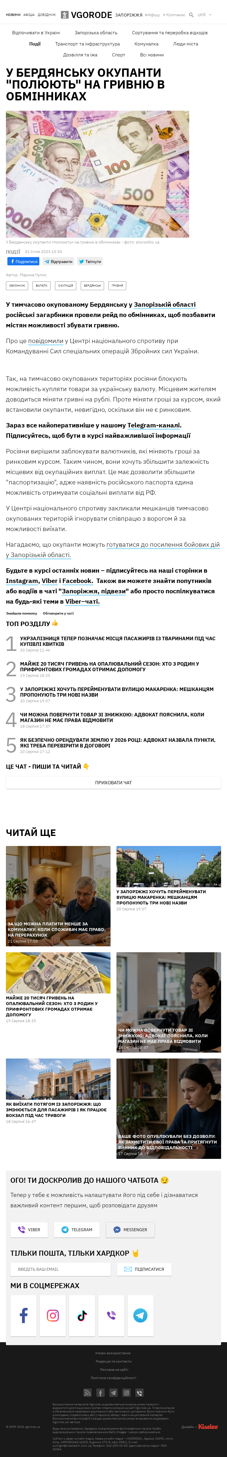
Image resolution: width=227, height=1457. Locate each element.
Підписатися (149, 1269)
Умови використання (112, 1353)
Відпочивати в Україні (36, 32)
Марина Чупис (33, 274)
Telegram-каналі (153, 425)
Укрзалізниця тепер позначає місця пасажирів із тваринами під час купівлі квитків (117, 641)
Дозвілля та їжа (80, 55)
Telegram (82, 1229)
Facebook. (77, 580)
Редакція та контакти (114, 1361)
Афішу (154, 15)
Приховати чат (113, 782)
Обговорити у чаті (58, 613)
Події (34, 44)
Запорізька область (96, 32)
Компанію (175, 15)
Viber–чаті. (82, 601)
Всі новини (152, 55)
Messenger (135, 1229)
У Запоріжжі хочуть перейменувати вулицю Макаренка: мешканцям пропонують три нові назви (117, 692)
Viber (50, 580)
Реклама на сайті (114, 1369)
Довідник (47, 15)
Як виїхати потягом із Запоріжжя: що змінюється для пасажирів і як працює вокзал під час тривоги (56, 1109)
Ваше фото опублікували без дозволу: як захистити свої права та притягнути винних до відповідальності (167, 1141)
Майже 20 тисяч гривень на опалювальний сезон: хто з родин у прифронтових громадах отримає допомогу (109, 667)
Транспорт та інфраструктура (87, 44)
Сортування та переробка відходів (170, 32)
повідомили (46, 340)
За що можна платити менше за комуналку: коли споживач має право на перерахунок (56, 929)
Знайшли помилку (21, 613)
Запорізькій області (165, 304)
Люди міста (185, 44)
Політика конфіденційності (113, 1378)
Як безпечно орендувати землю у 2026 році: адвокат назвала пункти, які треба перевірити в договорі (117, 743)
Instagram (22, 580)
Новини (13, 15)
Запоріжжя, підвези (94, 591)
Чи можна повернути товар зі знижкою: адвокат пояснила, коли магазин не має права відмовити (112, 717)
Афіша (29, 15)
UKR (202, 15)
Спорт (118, 55)
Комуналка (146, 44)
